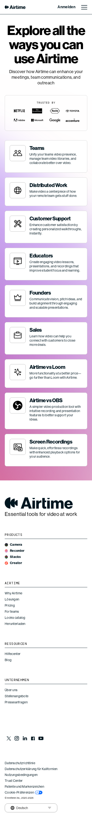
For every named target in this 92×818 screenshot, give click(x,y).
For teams (12, 611)
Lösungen (12, 599)
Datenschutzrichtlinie (20, 763)
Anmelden (66, 7)
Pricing (10, 605)
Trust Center (14, 781)
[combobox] (18, 808)
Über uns (11, 690)
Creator (16, 563)
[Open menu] (84, 7)
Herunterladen (15, 624)
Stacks (15, 557)
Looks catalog (15, 617)
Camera (16, 545)
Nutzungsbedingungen (21, 775)
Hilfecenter (13, 654)
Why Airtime (13, 593)
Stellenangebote (16, 696)
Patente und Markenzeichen (24, 786)
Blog (8, 660)
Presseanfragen (16, 702)
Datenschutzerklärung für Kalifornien (31, 769)
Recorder (17, 551)
